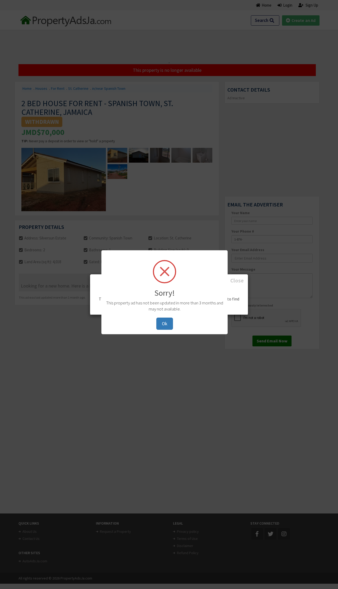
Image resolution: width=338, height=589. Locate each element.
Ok (164, 324)
